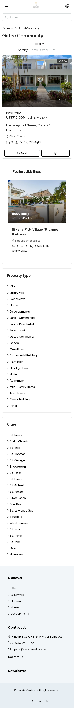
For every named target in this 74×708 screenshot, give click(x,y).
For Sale (62, 61)
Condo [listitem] (14, 342)
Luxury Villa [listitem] (17, 292)
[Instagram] (33, 701)
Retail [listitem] (13, 405)
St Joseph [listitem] (16, 479)
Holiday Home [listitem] (19, 368)
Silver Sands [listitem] (18, 498)
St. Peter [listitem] (16, 535)
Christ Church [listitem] (19, 441)
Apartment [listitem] (17, 380)
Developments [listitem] (20, 311)
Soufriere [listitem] (16, 516)
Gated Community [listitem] (22, 336)
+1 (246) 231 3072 (23, 642)
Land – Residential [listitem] (22, 324)
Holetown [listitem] (16, 554)
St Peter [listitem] (15, 472)
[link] (37, 81)
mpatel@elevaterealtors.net (29, 649)
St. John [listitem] (15, 541)
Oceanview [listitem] (17, 299)
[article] (37, 219)
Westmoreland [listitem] (19, 523)
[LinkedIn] (41, 701)
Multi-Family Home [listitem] (22, 386)
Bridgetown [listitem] (18, 466)
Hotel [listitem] (13, 374)
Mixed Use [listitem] (17, 349)
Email (24, 153)
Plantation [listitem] (16, 361)
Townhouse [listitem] (17, 393)
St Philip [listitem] (15, 447)
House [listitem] (14, 305)
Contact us (15, 657)
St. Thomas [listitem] (17, 454)
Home (9, 28)
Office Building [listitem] (20, 399)
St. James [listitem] (16, 491)
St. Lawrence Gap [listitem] (22, 510)
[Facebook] (26, 701)
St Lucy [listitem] (15, 529)
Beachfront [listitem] (17, 330)
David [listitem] (13, 548)
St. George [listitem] (17, 460)
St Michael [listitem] (17, 485)
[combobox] (42, 50)
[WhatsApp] (48, 701)
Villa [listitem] (12, 286)
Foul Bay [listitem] (15, 504)
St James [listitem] (16, 435)
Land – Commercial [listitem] (22, 317)
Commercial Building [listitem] (23, 355)
